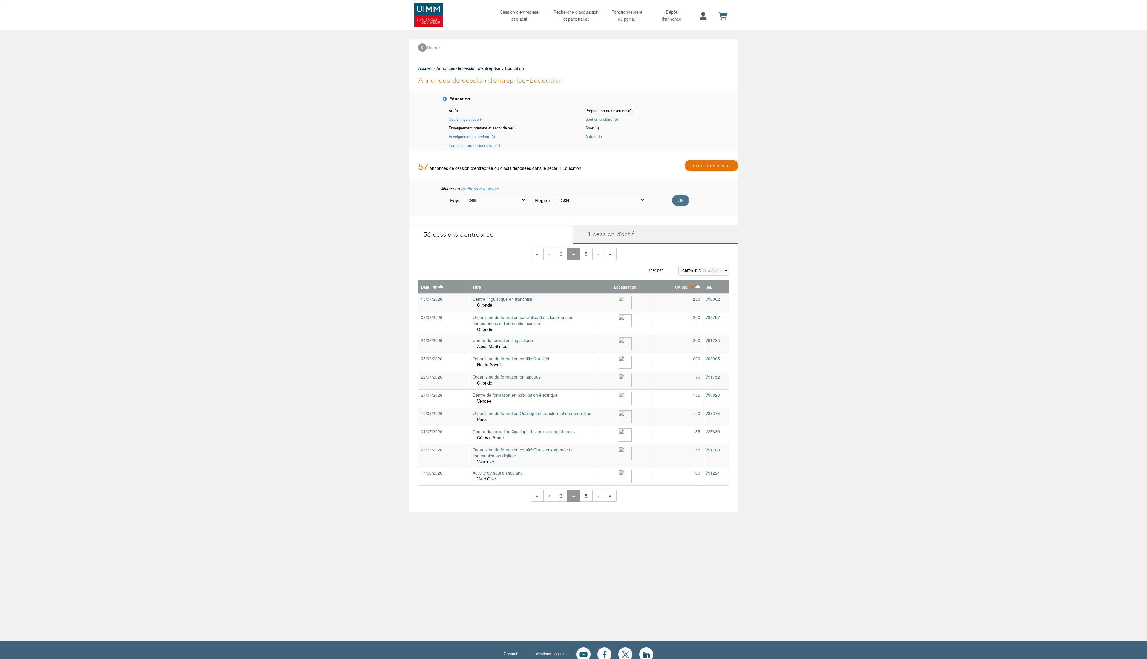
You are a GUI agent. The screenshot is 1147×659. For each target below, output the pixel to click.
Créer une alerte (711, 165)
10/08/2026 (431, 413)
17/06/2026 (431, 473)
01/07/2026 (431, 431)
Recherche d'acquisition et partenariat (576, 15)
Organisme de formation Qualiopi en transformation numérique (532, 413)
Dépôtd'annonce (671, 15)
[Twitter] (625, 654)
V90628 (712, 395)
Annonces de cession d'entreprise (468, 68)
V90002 (712, 299)
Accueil (425, 68)
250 (696, 299)
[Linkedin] (646, 654)
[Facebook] (604, 654)
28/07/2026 (431, 450)
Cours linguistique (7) (466, 119)
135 (696, 431)
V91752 (712, 377)
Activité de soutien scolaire (498, 473)
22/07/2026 (431, 377)
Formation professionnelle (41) (474, 145)
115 (696, 450)
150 (696, 413)
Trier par (655, 270)
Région (542, 200)
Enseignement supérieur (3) (472, 136)
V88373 (712, 413)
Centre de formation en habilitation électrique (515, 395)
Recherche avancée (480, 189)
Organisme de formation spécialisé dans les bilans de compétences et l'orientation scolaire (523, 320)
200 (696, 317)
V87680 (712, 431)
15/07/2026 (431, 299)
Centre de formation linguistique (503, 340)
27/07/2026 (431, 395)
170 (696, 377)
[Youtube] (583, 654)
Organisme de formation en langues (507, 377)
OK (680, 200)
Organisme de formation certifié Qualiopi (511, 358)
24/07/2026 (431, 340)
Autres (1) (593, 136)
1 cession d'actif (608, 234)
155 (696, 395)
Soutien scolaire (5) (601, 119)
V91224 (712, 473)
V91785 (712, 340)
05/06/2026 (431, 358)
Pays (455, 200)
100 (696, 473)
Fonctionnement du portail (626, 15)
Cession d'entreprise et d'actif (519, 15)
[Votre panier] (723, 16)
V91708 (712, 450)
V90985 (712, 358)
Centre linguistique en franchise (502, 299)
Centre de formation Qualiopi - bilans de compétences (524, 431)
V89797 (712, 317)
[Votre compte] (703, 16)
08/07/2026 (431, 317)
